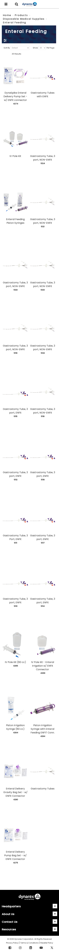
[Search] (16, 4)
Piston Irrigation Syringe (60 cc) (15, 727)
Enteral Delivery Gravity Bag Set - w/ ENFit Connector (15, 792)
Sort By (7, 48)
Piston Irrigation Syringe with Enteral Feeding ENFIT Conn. (42, 729)
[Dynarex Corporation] (29, 4)
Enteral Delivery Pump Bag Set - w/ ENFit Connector (15, 855)
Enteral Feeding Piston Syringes (15, 221)
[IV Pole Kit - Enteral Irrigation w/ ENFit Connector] (42, 645)
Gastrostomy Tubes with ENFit (42, 94)
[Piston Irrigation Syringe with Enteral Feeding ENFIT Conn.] (42, 708)
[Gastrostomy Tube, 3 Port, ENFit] (15, 518)
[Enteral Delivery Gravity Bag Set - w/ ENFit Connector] (15, 771)
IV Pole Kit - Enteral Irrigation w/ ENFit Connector (42, 665)
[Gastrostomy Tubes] (42, 771)
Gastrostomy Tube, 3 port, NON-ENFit (42, 157)
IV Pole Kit (15, 156)
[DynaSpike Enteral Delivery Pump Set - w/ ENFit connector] (15, 76)
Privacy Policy (12, 943)
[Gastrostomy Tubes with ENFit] (42, 76)
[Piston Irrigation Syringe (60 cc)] (15, 708)
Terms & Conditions (29, 943)
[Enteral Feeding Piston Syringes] (15, 202)
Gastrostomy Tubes (42, 788)
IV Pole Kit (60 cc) (15, 662)
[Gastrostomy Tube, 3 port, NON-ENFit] (42, 139)
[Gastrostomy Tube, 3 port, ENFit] (15, 392)
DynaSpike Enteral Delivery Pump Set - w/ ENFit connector (15, 96)
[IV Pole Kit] (15, 139)
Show (35, 48)
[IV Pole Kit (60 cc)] (15, 645)
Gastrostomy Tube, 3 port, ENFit (15, 410)
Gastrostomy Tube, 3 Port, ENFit (15, 537)
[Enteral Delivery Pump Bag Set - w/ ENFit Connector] (15, 835)
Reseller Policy (46, 943)
